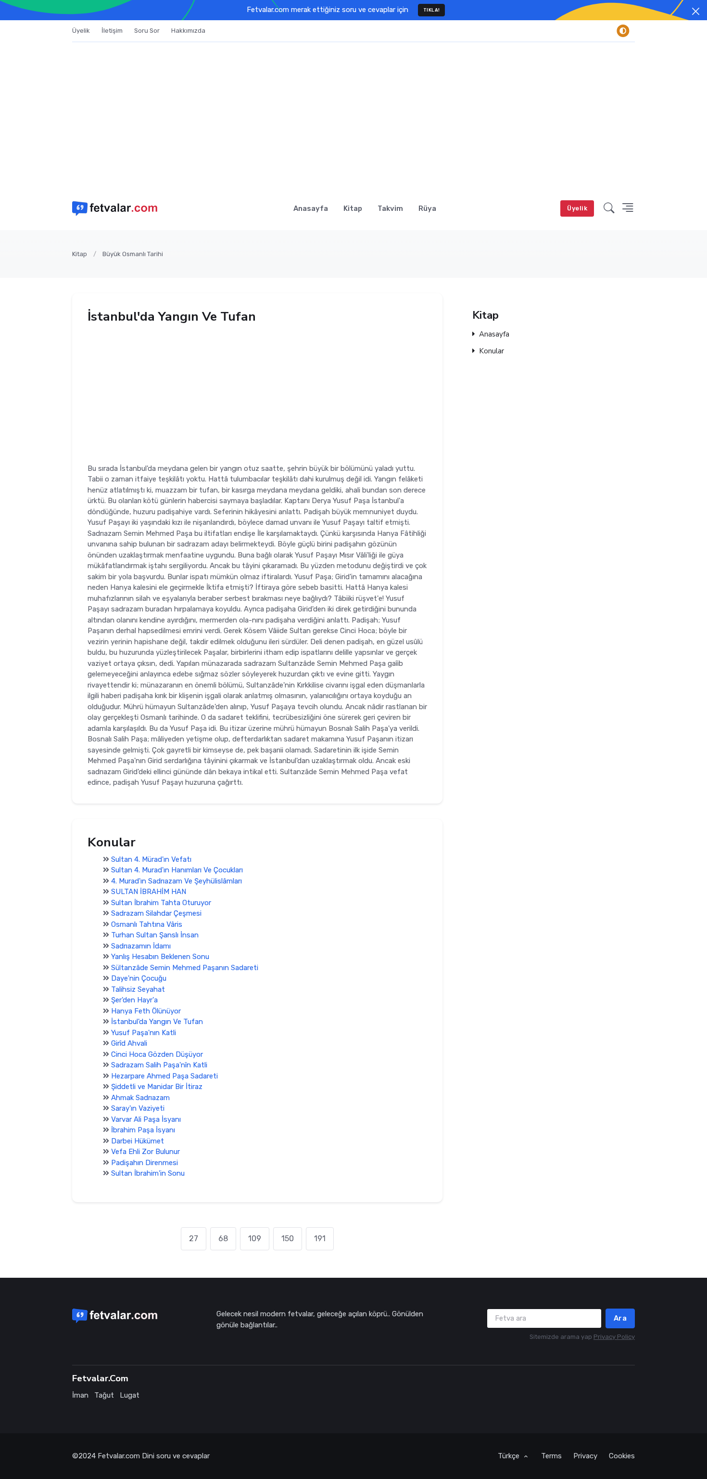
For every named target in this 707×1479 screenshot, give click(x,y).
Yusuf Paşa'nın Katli (143, 1032)
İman (80, 1395)
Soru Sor (147, 30)
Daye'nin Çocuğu (138, 978)
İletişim (112, 30)
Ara (620, 1318)
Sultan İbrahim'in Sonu (148, 1173)
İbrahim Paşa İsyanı (143, 1130)
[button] (609, 208)
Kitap (352, 208)
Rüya (427, 208)
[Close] (695, 11)
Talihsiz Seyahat (138, 989)
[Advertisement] (353, 114)
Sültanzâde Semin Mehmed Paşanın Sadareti (184, 967)
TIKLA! (431, 10)
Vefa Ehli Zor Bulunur (145, 1152)
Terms (551, 1456)
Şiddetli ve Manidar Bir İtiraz (156, 1087)
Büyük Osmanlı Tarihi (132, 254)
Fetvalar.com (119, 1456)
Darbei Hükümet (137, 1141)
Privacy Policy (614, 1336)
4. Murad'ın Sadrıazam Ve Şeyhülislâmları (176, 881)
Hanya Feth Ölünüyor (146, 1011)
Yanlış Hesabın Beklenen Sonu (160, 957)
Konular (491, 351)
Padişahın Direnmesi (144, 1162)
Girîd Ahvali (129, 1043)
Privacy (585, 1456)
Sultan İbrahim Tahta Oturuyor (161, 902)
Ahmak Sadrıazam (140, 1097)
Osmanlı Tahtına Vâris (146, 924)
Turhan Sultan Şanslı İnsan (155, 935)
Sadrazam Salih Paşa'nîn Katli (159, 1065)
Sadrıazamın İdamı (141, 946)
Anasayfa (310, 208)
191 (320, 1238)
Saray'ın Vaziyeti (137, 1108)
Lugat (129, 1395)
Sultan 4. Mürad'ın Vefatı (151, 859)
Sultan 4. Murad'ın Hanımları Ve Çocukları (177, 870)
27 (193, 1238)
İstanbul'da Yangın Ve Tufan (157, 1022)
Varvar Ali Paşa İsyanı (146, 1119)
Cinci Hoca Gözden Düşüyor (157, 1054)
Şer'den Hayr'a (134, 1000)
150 (287, 1238)
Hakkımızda (188, 30)
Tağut (104, 1395)
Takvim (390, 208)
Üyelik (81, 30)
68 (223, 1238)
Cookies (622, 1456)
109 (254, 1238)
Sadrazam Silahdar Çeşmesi (156, 913)
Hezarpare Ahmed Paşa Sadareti (164, 1076)
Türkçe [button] (509, 1456)
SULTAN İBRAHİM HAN (148, 892)
